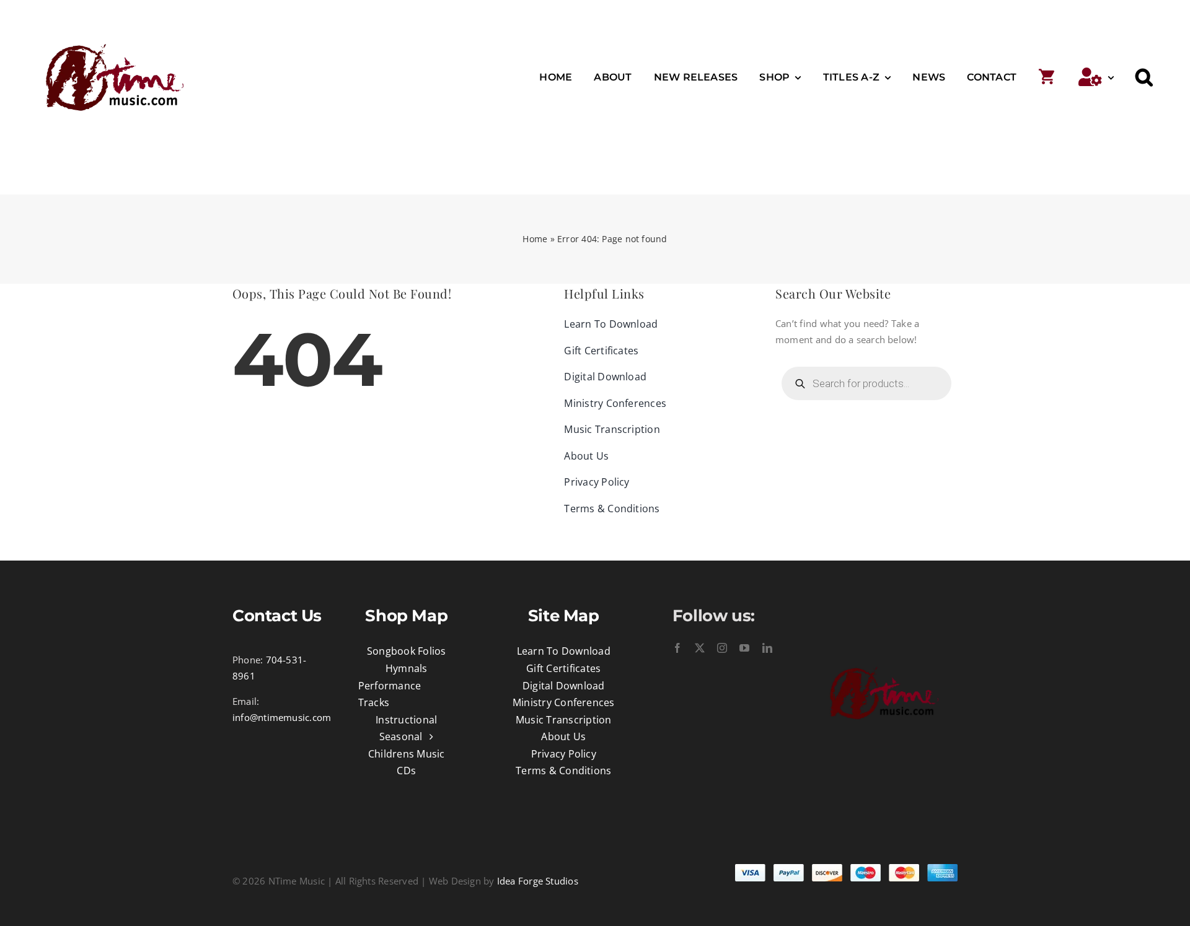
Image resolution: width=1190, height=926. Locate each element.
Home (534, 239)
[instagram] (722, 648)
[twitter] (700, 648)
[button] (1144, 77)
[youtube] (744, 648)
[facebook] (677, 648)
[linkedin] (767, 648)
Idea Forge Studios (537, 881)
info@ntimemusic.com (281, 717)
